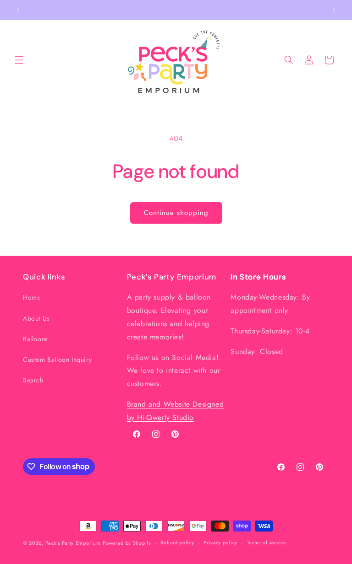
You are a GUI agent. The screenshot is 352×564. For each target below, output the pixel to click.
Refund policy (177, 542)
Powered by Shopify (127, 543)
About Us (36, 318)
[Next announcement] (334, 10)
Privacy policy (220, 542)
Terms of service (266, 542)
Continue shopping (176, 213)
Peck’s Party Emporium (73, 543)
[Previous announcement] (18, 10)
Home (31, 297)
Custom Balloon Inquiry (57, 359)
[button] (19, 60)
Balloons (35, 339)
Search (33, 380)
